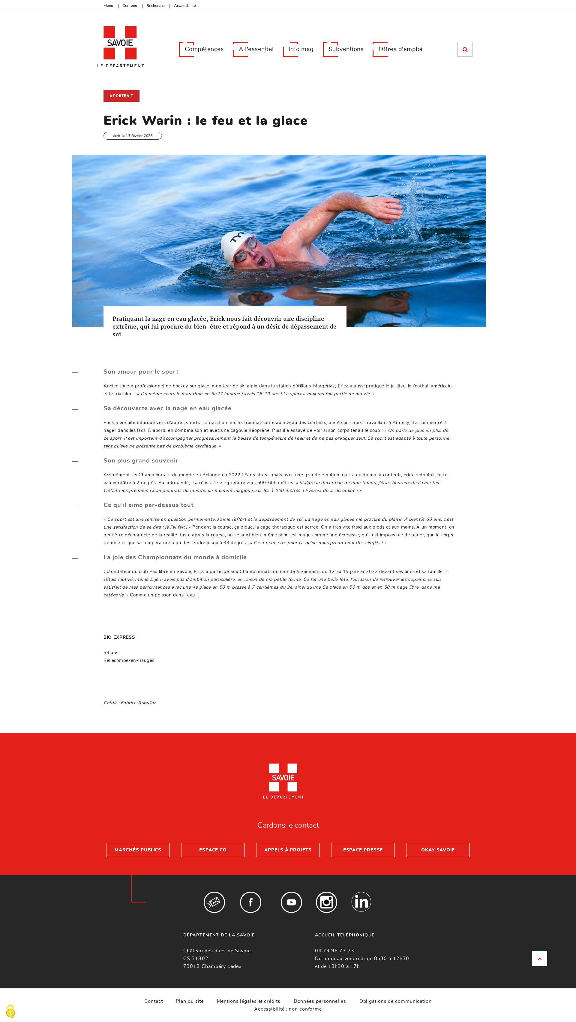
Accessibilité (185, 6)
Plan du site (190, 1001)
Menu (108, 6)
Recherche (155, 6)
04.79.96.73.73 (334, 950)
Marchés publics (138, 850)
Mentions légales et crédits (248, 1001)
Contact (153, 1001)
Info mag (301, 49)
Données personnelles (320, 1001)
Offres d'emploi (401, 49)
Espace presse (363, 850)
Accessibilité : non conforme (288, 1009)
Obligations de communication (395, 1001)
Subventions (346, 49)
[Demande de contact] (214, 902)
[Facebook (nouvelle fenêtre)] (250, 902)
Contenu (129, 6)
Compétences (204, 49)
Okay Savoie (438, 850)
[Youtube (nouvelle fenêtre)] (291, 902)
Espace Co (213, 850)
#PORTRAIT (121, 95)
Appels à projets (287, 850)
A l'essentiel (256, 49)
